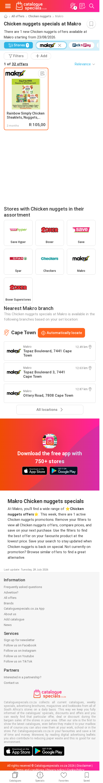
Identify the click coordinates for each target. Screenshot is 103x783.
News (8, 625)
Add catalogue (14, 619)
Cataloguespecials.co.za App (24, 608)
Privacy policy (55, 770)
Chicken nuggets (39, 16)
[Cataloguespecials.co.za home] (31, 6)
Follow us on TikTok (18, 661)
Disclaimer (84, 765)
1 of (16, 64)
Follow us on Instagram (20, 650)
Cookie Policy (75, 770)
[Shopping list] (82, 6)
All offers (17, 16)
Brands (9, 603)
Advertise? (11, 592)
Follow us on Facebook (20, 645)
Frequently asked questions (23, 587)
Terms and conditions (29, 770)
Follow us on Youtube (19, 656)
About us (10, 614)
